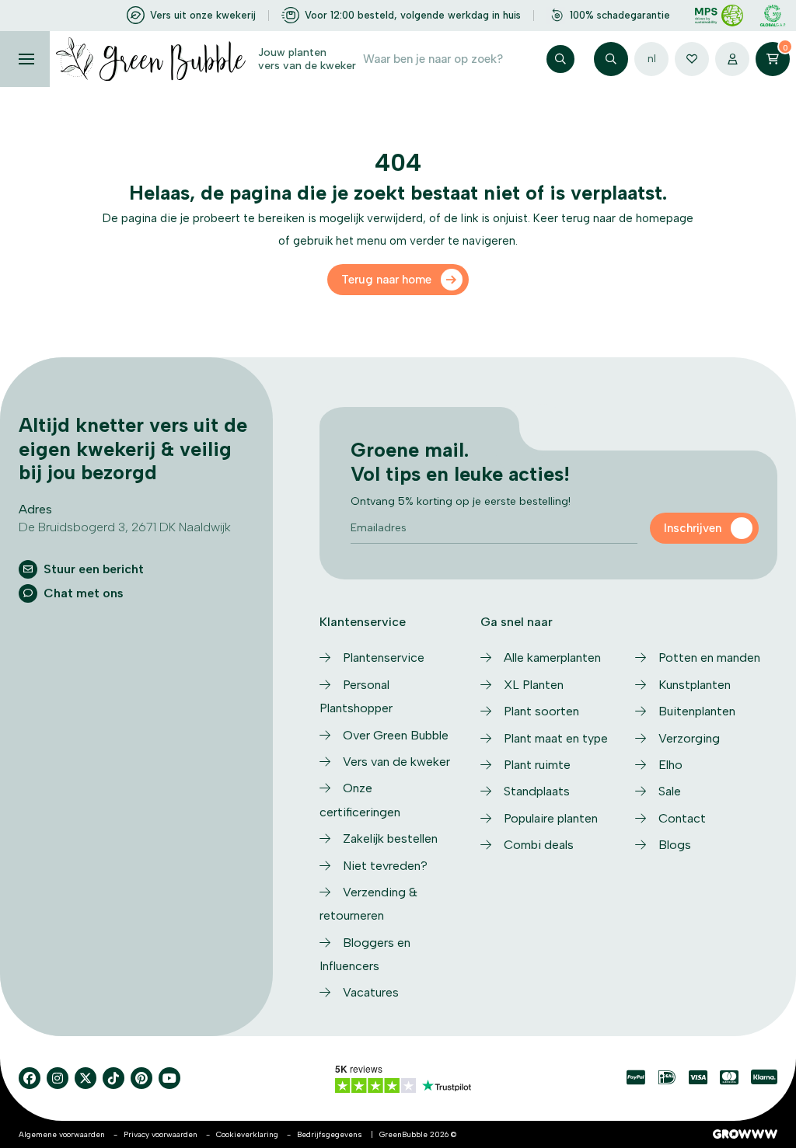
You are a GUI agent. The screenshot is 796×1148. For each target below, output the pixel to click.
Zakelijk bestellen (390, 838)
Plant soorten (541, 711)
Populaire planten (551, 818)
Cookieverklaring (247, 1134)
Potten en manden (709, 657)
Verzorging (689, 738)
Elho (670, 764)
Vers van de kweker (396, 761)
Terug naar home (386, 280)
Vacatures (371, 992)
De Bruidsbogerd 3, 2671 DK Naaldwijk (125, 527)
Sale (669, 791)
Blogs (674, 844)
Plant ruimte (537, 764)
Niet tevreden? (385, 865)
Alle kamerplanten (552, 657)
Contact (682, 818)
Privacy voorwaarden (160, 1134)
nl (652, 58)
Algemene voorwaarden (62, 1134)
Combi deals (539, 844)
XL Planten (534, 684)
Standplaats (537, 791)
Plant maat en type (556, 738)
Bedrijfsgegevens (329, 1134)
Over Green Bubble (396, 735)
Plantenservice (383, 657)
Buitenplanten (696, 711)
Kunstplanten (694, 684)
